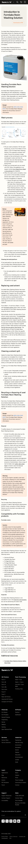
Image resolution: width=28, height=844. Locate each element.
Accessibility (5, 800)
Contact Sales (19, 798)
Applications (5, 772)
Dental (3, 722)
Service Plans (5, 740)
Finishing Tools (19, 689)
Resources (4, 777)
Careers (17, 775)
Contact (17, 785)
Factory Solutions (6, 742)
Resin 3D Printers (6, 696)
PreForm (17, 712)
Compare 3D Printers (7, 701)
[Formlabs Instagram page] (10, 821)
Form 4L (4, 684)
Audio (16, 762)
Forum (3, 785)
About (16, 772)
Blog (3, 775)
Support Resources (6, 795)
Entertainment (19, 757)
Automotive (18, 745)
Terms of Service (13, 836)
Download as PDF (18, 22)
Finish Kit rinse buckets (20, 599)
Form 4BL (4, 687)
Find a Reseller (19, 800)
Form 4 (3, 679)
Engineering (4, 719)
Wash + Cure (18, 679)
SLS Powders (5, 714)
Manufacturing (19, 742)
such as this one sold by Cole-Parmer (11, 327)
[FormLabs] (6, 2)
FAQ (10, 838)
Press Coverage (19, 780)
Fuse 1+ (3, 694)
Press (16, 777)
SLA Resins (4, 712)
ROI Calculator (5, 782)
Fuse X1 (3, 692)
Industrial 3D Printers (7, 699)
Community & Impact (20, 782)
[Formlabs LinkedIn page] (18, 821)
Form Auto (4, 689)
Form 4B (4, 682)
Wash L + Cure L (19, 682)
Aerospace (18, 747)
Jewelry (17, 759)
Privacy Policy (5, 836)
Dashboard (18, 714)
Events (3, 780)
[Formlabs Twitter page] (7, 821)
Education (17, 754)
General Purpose (6, 717)
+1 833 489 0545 (19, 795)
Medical (4, 724)
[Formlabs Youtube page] (14, 821)
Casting (4, 727)
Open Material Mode (7, 729)
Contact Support (6, 798)
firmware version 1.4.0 (10, 307)
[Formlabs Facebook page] (3, 821)
